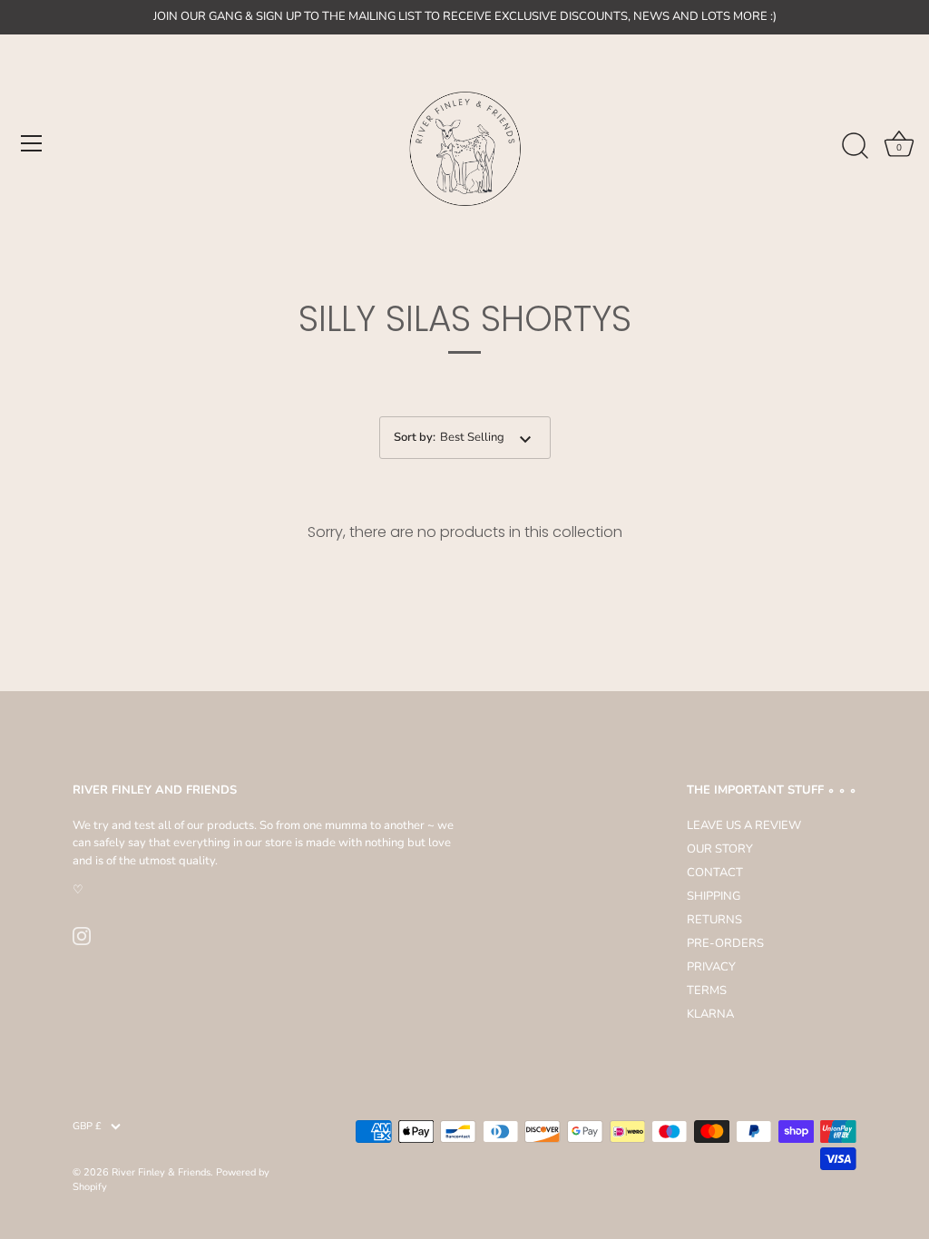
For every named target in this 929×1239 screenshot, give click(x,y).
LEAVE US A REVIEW (744, 825)
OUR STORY (720, 849)
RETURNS (714, 920)
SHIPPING (713, 896)
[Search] (855, 146)
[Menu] (32, 143)
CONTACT (715, 872)
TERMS (707, 990)
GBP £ (87, 1126)
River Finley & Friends (161, 1172)
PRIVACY (711, 967)
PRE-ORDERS (725, 943)
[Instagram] (82, 935)
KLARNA (710, 1014)
